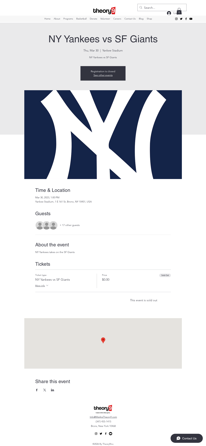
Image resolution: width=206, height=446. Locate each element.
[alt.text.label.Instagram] (176, 18)
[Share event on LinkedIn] (52, 390)
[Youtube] (190, 18)
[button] (179, 11)
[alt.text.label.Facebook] (186, 18)
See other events (103, 75)
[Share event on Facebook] (36, 390)
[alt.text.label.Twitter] (181, 18)
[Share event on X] (44, 390)
